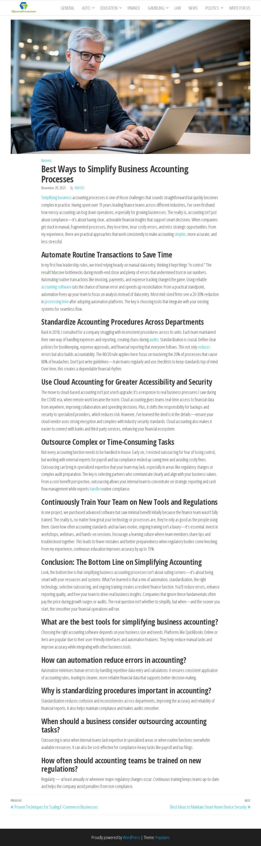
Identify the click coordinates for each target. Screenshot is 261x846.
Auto (86, 8)
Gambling (156, 8)
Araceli (79, 187)
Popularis (162, 837)
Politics (212, 8)
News (193, 8)
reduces (204, 347)
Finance (134, 8)
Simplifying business (56, 197)
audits (154, 339)
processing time (57, 301)
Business (46, 160)
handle (95, 489)
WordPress (131, 837)
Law (178, 8)
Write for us (239, 8)
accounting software (56, 287)
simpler (180, 234)
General (67, 8)
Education (109, 8)
